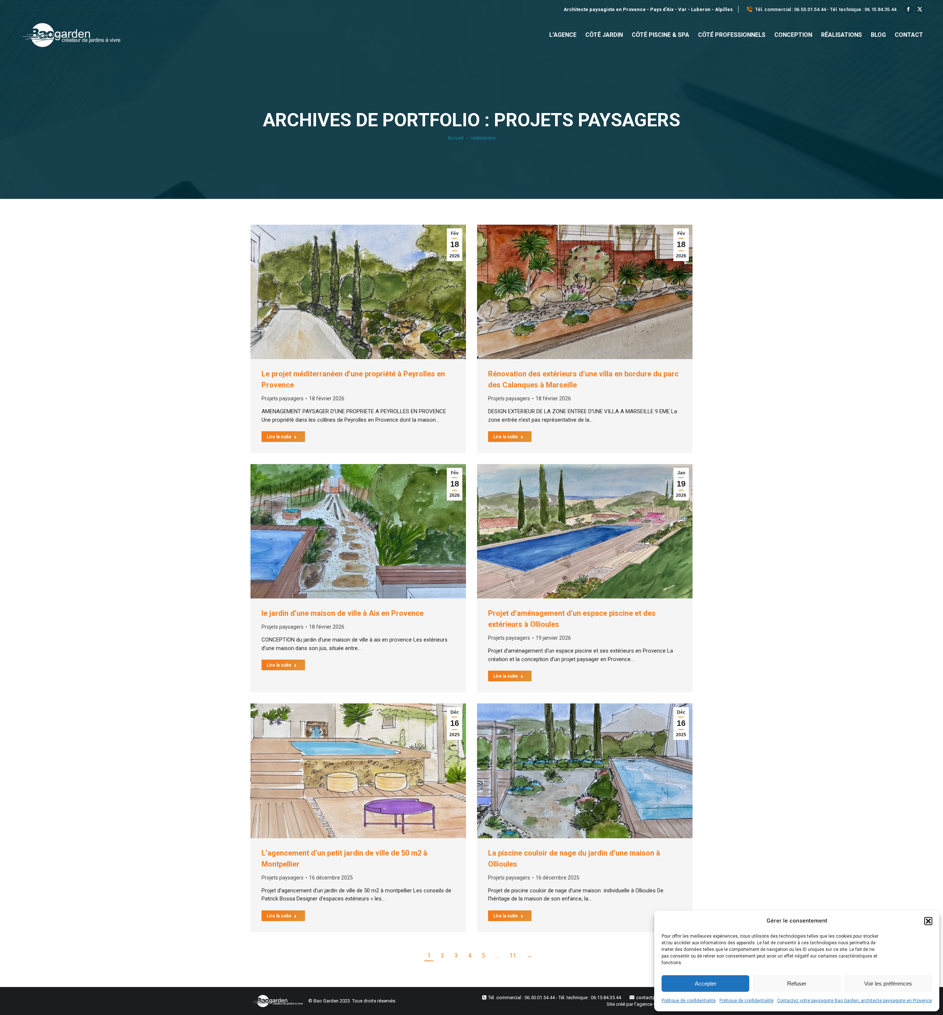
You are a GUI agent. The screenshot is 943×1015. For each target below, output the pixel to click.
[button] (928, 921)
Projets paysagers (283, 398)
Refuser (796, 983)
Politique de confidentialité (689, 1000)
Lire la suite (279, 436)
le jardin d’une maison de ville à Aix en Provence (343, 613)
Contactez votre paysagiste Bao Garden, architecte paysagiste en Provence (854, 1000)
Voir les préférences (888, 983)
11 (512, 955)
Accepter (705, 983)
